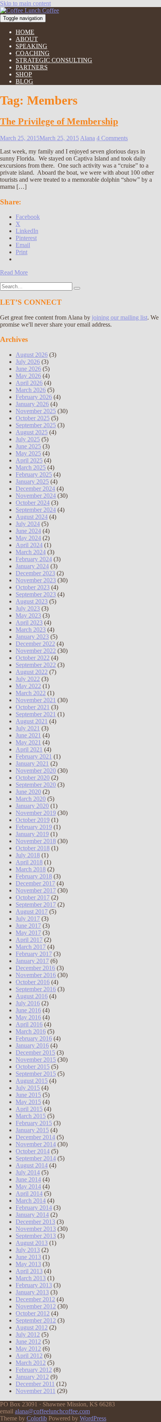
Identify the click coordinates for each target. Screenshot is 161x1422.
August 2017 (32, 911)
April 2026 (29, 382)
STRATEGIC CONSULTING (54, 60)
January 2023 (32, 636)
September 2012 (36, 1320)
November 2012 (36, 1306)
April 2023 (29, 622)
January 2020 (32, 805)
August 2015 (32, 1080)
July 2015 (28, 1087)
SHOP (24, 74)
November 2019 (36, 812)
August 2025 (32, 432)
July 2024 (28, 523)
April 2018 (29, 862)
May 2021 (28, 742)
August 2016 (32, 996)
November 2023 (36, 580)
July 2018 (28, 855)
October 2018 (33, 848)
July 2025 (28, 439)
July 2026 (28, 361)
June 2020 (28, 791)
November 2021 (36, 700)
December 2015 (35, 1052)
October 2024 (33, 502)
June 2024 (28, 531)
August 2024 (32, 516)
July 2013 (28, 1250)
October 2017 (33, 897)
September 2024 (36, 509)
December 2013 (35, 1221)
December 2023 (35, 573)
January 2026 (32, 404)
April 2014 (29, 1193)
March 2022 (31, 693)
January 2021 (32, 763)
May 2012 (28, 1348)
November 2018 (36, 841)
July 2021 (28, 728)
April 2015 (29, 1109)
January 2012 (32, 1376)
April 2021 (29, 749)
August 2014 (32, 1165)
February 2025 (34, 474)
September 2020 (36, 784)
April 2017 (29, 939)
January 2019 (32, 834)
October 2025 (33, 418)
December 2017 (35, 883)
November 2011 (35, 1391)
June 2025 (28, 446)
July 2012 (28, 1334)
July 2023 (28, 608)
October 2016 (33, 982)
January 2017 (32, 961)
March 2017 (31, 946)
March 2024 (31, 552)
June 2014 (28, 1179)
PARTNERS (32, 67)
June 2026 (28, 368)
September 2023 (36, 594)
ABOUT (27, 39)
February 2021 (34, 756)
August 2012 (32, 1327)
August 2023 (32, 601)
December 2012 (35, 1299)
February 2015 (34, 1123)
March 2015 (31, 1116)
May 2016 (28, 1017)
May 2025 (28, 453)
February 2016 (34, 1038)
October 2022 (33, 657)
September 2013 (36, 1235)
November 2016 (36, 975)
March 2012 (31, 1362)
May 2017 (28, 932)
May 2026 (28, 375)
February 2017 (34, 953)
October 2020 (33, 777)
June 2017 (28, 925)
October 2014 (33, 1151)
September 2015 (36, 1073)
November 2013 (36, 1228)
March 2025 (31, 467)
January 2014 (32, 1214)
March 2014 (31, 1200)
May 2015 (28, 1102)
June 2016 (28, 1010)
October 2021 (33, 707)
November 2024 (36, 495)
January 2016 (32, 1045)
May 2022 (28, 686)
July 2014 (28, 1172)
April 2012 (29, 1355)
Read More (14, 272)
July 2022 (28, 679)
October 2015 (33, 1066)
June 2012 (28, 1341)
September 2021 (36, 714)
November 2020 (36, 770)
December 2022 (35, 643)
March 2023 (31, 629)
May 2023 (28, 615)
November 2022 (36, 650)
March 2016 (31, 1031)
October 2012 (33, 1313)
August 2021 (32, 721)
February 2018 (34, 876)
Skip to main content (25, 3)
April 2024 (29, 545)
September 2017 (36, 904)
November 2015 (36, 1059)
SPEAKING (31, 46)
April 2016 (29, 1024)
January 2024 (32, 566)
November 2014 (36, 1144)
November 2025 (36, 411)
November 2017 (36, 890)
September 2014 (36, 1158)
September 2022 (36, 664)
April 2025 (29, 460)
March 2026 (31, 390)
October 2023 (33, 587)
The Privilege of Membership (59, 121)
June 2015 (28, 1094)
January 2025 (32, 481)
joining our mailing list (119, 317)
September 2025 (36, 425)
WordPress (93, 1418)
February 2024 (34, 559)
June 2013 (28, 1257)
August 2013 (32, 1243)
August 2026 (32, 354)
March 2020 (31, 798)
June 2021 (28, 735)
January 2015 (32, 1130)
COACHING (33, 53)
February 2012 (34, 1369)
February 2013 (34, 1285)
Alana (87, 138)
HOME (25, 32)
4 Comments (112, 138)
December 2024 (35, 488)
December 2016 (35, 968)
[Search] (77, 288)
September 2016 (36, 989)
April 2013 (29, 1271)
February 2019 (34, 827)
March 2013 (31, 1278)
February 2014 (34, 1207)
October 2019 (33, 820)
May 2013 (28, 1264)
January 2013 (32, 1292)
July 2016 (28, 1003)
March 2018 (31, 869)
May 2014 (28, 1186)
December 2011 (35, 1383)
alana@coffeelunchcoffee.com (52, 1411)
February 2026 (34, 397)
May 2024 (28, 538)
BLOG (24, 81)
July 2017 (28, 918)
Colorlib (37, 1418)
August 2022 (32, 672)
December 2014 (35, 1137)
